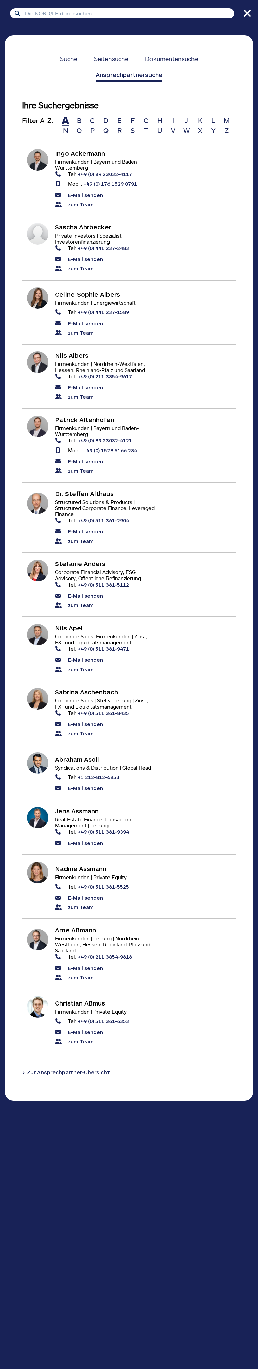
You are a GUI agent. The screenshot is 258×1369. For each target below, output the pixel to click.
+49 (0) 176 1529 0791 (110, 183)
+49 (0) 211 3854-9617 (105, 376)
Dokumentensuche (171, 58)
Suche (68, 58)
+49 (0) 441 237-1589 (103, 312)
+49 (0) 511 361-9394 (103, 831)
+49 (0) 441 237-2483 (103, 248)
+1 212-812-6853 (98, 777)
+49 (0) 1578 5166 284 (110, 450)
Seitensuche (111, 58)
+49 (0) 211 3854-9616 (105, 956)
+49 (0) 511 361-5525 (103, 886)
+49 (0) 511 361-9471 (103, 648)
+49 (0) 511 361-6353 (103, 1021)
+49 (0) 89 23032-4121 (105, 440)
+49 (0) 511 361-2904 (103, 520)
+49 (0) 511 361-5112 (103, 584)
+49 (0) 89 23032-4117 (105, 174)
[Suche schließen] (246, 13)
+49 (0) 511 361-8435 (103, 713)
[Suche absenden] (17, 13)
